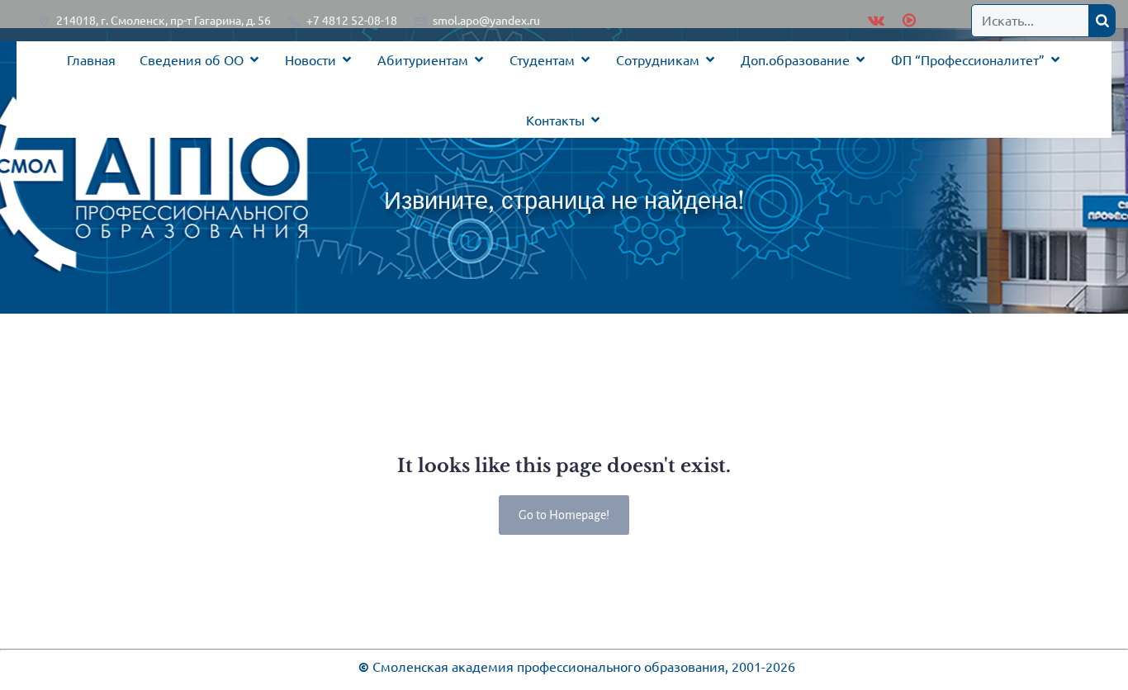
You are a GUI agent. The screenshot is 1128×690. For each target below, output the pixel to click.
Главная (91, 59)
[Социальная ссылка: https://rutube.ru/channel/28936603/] (907, 20)
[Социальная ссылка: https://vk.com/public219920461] (876, 20)
